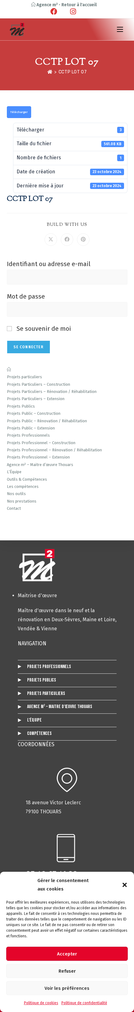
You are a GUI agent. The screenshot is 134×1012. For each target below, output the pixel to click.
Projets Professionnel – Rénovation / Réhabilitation (54, 450)
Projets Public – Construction (33, 413)
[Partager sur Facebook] (67, 239)
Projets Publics (21, 406)
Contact (14, 508)
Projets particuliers (24, 377)
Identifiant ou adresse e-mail (48, 264)
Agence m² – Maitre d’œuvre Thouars (40, 464)
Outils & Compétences (27, 479)
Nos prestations (21, 501)
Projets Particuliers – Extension (36, 398)
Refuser (67, 971)
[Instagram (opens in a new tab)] (72, 11)
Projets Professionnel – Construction (41, 442)
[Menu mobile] (120, 29)
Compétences (39, 734)
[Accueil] (50, 72)
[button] (125, 885)
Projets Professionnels (28, 435)
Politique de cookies (41, 1003)
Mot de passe (26, 296)
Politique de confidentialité (84, 1003)
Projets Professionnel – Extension (38, 457)
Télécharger (19, 112)
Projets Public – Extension (31, 428)
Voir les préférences (67, 988)
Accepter (67, 954)
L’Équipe (14, 471)
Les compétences (23, 486)
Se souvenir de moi (43, 328)
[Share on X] (51, 239)
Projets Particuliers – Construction (38, 384)
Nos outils (16, 493)
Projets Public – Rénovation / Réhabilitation (47, 421)
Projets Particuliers (46, 694)
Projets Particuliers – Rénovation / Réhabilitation (52, 391)
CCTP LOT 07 (73, 72)
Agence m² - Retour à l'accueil (66, 4)
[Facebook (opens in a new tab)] (58, 11)
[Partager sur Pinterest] (83, 239)
